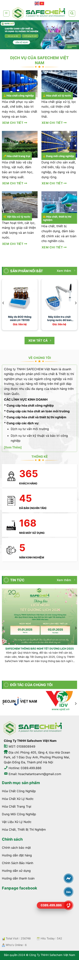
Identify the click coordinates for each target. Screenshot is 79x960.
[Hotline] (68, 905)
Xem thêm (64, 271)
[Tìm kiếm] (72, 13)
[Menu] (6, 13)
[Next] (75, 302)
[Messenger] (68, 878)
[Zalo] (68, 891)
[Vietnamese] (42, 3)
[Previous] (3, 302)
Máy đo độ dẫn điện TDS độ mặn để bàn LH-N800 (51, 318)
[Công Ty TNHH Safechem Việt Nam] (39, 13)
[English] (37, 3)
